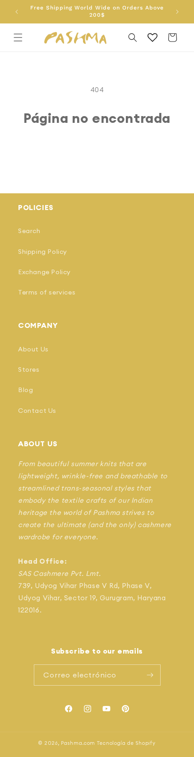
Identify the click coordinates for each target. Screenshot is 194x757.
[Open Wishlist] (152, 37)
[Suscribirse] (150, 675)
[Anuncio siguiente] (177, 12)
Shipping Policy (42, 252)
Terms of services (46, 292)
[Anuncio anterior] (17, 12)
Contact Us (37, 411)
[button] (18, 37)
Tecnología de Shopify (126, 743)
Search (29, 231)
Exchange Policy (44, 272)
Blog (25, 390)
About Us (33, 349)
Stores (29, 369)
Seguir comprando (97, 150)
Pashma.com (78, 743)
